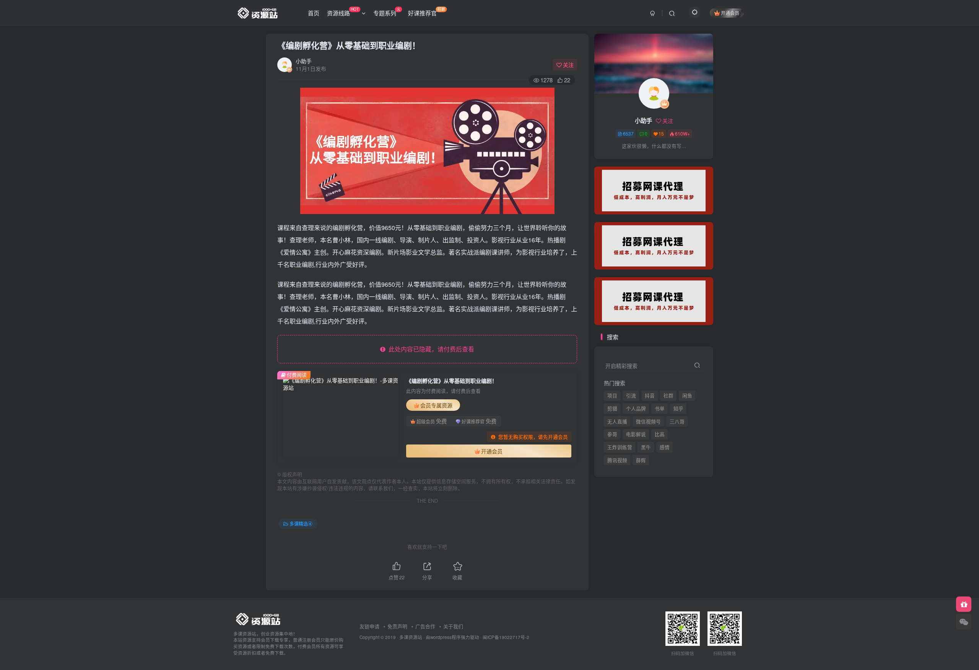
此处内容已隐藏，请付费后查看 (429, 349)
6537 (628, 133)
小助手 (304, 61)
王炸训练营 (619, 447)
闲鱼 (687, 395)
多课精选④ (300, 523)
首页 (313, 13)
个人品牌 (636, 408)
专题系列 (386, 11)
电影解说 (636, 434)
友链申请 (369, 626)
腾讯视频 (617, 161)
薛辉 (641, 161)
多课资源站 (410, 637)
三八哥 (677, 421)
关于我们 (453, 626)
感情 (665, 447)
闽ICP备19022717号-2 (506, 637)
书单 (660, 408)
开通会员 (730, 13)
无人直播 (617, 421)
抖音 (650, 395)
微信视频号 (648, 421)
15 (661, 133)
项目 (612, 395)
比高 (660, 434)
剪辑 (612, 408)
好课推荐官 (426, 11)
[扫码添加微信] (963, 621)
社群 (668, 395)
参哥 (612, 434)
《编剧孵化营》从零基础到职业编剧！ (348, 45)
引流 (631, 395)
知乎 (678, 408)
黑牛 (646, 447)
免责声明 (397, 626)
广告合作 (425, 626)
